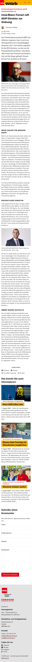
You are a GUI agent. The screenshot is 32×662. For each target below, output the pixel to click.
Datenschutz (5, 658)
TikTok (5, 652)
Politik (13, 33)
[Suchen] (25, 2)
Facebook (6, 645)
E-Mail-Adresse (6, 533)
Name (3, 524)
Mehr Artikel (7, 33)
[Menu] (29, 2)
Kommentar (5, 550)
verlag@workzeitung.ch (8, 638)
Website (3, 541)
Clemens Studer (12, 27)
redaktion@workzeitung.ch (9, 636)
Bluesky (6, 647)
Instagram (6, 649)
